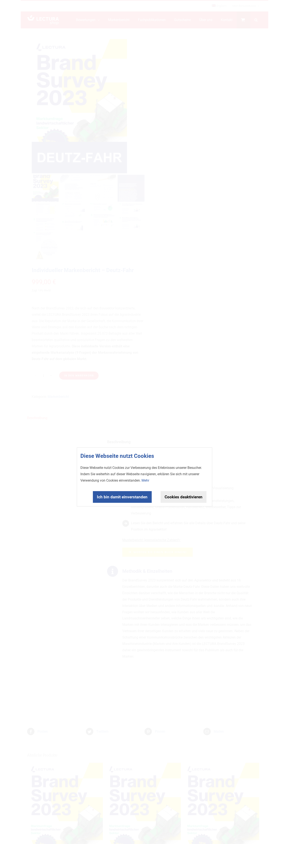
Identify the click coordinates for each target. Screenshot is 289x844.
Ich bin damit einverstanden (122, 497)
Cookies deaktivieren (183, 497)
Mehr (145, 480)
